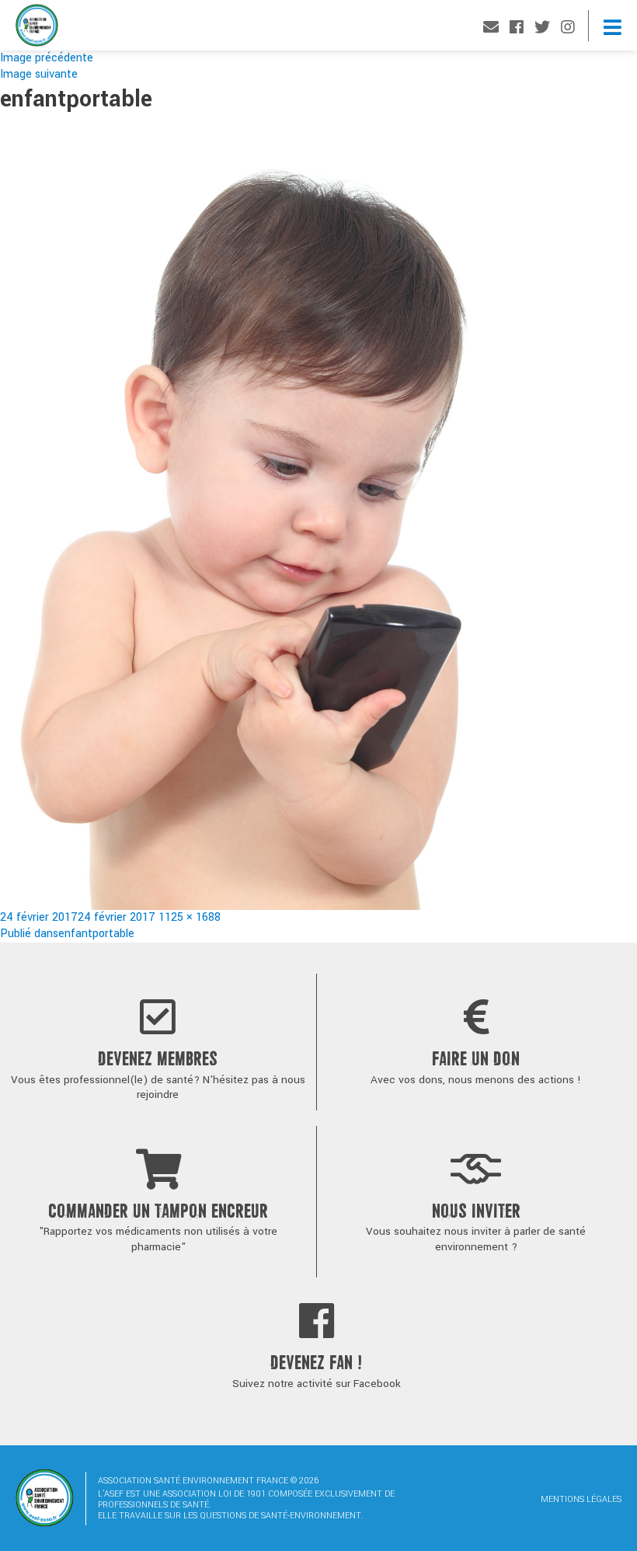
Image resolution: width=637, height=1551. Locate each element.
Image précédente (46, 58)
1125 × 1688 (189, 917)
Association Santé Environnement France (37, 29)
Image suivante (39, 74)
